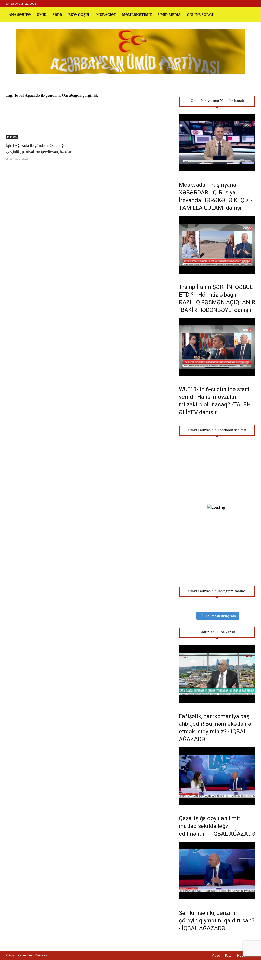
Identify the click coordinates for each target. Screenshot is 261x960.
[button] (249, 15)
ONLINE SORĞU (200, 15)
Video (216, 955)
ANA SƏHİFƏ (20, 15)
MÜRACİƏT (106, 15)
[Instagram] (243, 3)
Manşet (12, 136)
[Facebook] (235, 3)
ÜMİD (41, 15)
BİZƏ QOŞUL (79, 15)
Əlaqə (241, 955)
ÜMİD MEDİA (169, 15)
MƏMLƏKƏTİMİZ (137, 15)
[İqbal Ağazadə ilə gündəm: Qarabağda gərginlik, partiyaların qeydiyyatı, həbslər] (44, 120)
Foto (228, 955)
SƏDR (57, 15)
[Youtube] (251, 3)
